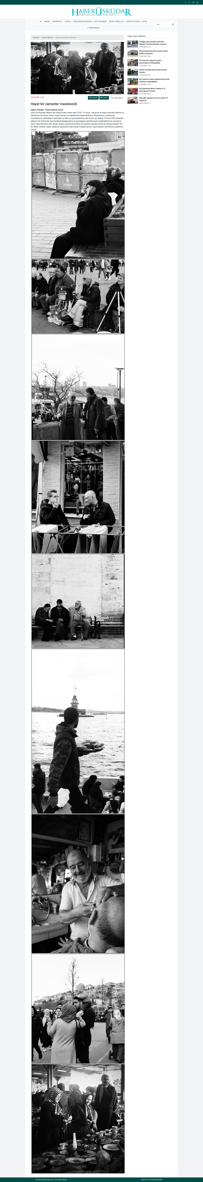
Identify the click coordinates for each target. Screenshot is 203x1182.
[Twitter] (193, 2)
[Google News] (117, 98)
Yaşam (47, 21)
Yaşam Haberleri (47, 37)
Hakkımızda (94, 28)
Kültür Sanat (100, 21)
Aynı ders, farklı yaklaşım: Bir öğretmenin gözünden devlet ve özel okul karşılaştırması (155, 100)
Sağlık (67, 21)
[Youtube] (197, 2)
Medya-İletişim (133, 21)
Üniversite (57, 21)
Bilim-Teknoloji (116, 21)
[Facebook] (185, 2)
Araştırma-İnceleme (82, 21)
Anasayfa (36, 37)
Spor (144, 21)
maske (65, 121)
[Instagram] (189, 2)
